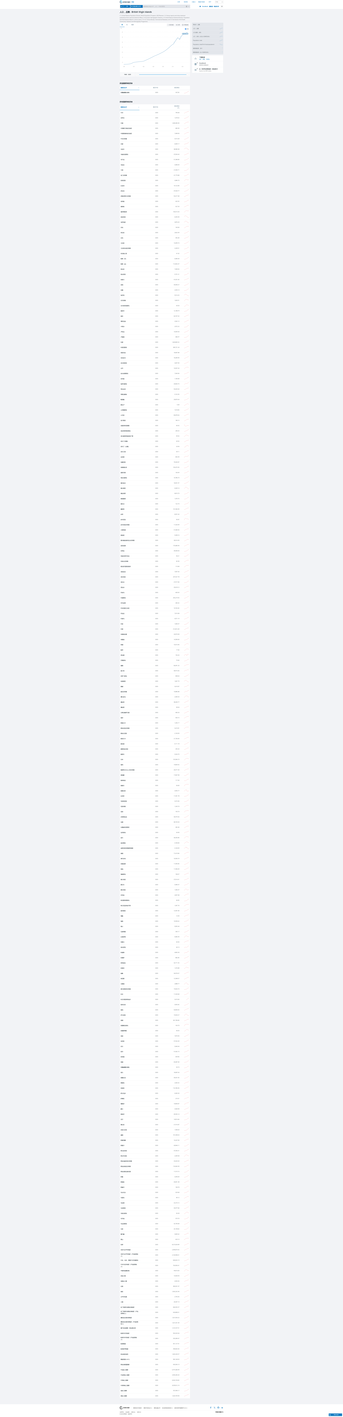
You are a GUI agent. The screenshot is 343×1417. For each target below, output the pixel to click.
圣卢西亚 (123, 420)
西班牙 (122, 1114)
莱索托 (122, 1083)
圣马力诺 (123, 452)
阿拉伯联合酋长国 (126, 1171)
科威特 (122, 952)
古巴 (122, 368)
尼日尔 (122, 582)
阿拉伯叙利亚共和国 (126, 1161)
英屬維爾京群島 (125, 92)
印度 (122, 342)
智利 (122, 765)
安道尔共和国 (124, 561)
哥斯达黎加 (124, 394)
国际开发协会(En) (148, 1408)
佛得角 (122, 206)
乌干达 (122, 159)
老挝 (122, 1036)
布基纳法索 (124, 634)
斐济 (122, 718)
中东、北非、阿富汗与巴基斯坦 (129, 1260)
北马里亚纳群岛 (125, 306)
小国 (122, 1302)
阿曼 (122, 1177)
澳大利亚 (123, 879)
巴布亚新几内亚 (125, 608)
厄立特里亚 (124, 363)
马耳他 (122, 1218)
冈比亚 (122, 232)
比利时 (122, 796)
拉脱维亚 (123, 681)
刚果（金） (124, 264)
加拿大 (122, 279)
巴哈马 (122, 592)
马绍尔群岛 (124, 1213)
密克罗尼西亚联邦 (126, 566)
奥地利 (122, 535)
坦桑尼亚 (123, 462)
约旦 (122, 994)
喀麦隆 (122, 399)
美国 (122, 1020)
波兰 (122, 838)
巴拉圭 (122, 613)
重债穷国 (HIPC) (125, 1359)
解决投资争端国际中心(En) (181, 1408)
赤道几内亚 (124, 1130)
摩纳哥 (122, 707)
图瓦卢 (122, 405)
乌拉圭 (122, 165)
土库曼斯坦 (124, 410)
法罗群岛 (123, 832)
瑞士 (122, 926)
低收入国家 (124, 1390)
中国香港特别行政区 (126, 133)
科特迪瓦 (123, 963)
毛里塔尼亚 (124, 801)
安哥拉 (122, 551)
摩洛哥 (122, 702)
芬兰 (122, 1046)
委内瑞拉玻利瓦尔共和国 (127, 540)
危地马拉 (123, 352)
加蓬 (122, 290)
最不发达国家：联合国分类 (128, 1328)
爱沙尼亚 (123, 890)
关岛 (122, 227)
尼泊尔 (122, 587)
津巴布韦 (123, 858)
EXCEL (208, 59)
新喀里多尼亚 (124, 749)
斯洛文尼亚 (124, 733)
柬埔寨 (122, 775)
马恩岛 (122, 1197)
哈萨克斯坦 (124, 384)
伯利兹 (122, 201)
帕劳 (122, 650)
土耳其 (122, 415)
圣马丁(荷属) (124, 441)
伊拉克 (122, 191)
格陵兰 (122, 785)
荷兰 (122, 1072)
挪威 (122, 686)
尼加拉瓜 (123, 572)
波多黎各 (123, 843)
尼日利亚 (123, 577)
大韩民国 (123, 530)
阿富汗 (122, 1145)
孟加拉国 (123, 545)
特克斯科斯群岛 (125, 900)
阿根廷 (122, 1182)
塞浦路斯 (123, 499)
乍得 (122, 170)
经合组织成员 (124, 1354)
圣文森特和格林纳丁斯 (127, 436)
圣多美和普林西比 (126, 431)
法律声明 (122, 1412)
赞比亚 (122, 1124)
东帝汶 (122, 118)
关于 (210, 2)
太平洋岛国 (124, 1297)
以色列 (122, 186)
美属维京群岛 (124, 1025)
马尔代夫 (123, 1192)
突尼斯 (122, 978)
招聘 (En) (133, 1412)
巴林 (122, 624)
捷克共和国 (124, 692)
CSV (200, 59)
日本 (122, 759)
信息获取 (127, 1412)
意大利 (122, 671)
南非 (122, 316)
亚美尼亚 (123, 180)
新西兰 (122, 754)
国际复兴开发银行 (137, 1408)
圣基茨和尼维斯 (125, 425)
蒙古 (122, 1109)
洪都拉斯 (123, 864)
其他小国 (123, 1276)
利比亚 (122, 269)
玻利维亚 (123, 911)
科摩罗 (122, 958)
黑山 (122, 1239)
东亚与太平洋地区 (126, 1250)
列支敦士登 (124, 253)
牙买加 (122, 895)
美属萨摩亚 (124, 1031)
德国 (122, 665)
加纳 (122, 285)
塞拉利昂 (123, 493)
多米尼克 (123, 519)
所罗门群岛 (124, 676)
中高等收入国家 (125, 1385)
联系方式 (139, 1412)
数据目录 (216, 6)
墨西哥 (122, 509)
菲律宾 (122, 1088)
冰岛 (122, 238)
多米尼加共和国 (125, 525)
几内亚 (122, 243)
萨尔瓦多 (123, 1093)
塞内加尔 (123, 483)
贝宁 (122, 1119)
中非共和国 (124, 139)
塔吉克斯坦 (124, 478)
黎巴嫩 (122, 1234)
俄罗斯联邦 (124, 212)
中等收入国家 (124, 1380)
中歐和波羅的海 (125, 1271)
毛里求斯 (123, 806)
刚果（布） (124, 259)
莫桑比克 (123, 1078)
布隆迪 (122, 639)
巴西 (122, 629)
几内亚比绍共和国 (126, 248)
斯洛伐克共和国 (125, 728)
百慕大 (122, 942)
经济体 (186, 2)
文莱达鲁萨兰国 (125, 712)
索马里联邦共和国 (126, 989)
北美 (122, 1286)
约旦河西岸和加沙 (126, 999)
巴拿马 (122, 618)
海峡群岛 (123, 874)
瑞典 (122, 921)
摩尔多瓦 (123, 697)
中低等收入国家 (125, 1375)
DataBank (205, 6)
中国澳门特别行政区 (126, 128)
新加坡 (122, 744)
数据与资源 (201, 2)
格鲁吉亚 (123, 791)
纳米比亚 (123, 1004)
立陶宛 (122, 984)
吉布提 (122, 379)
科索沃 (122, 968)
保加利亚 (123, 217)
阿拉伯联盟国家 (125, 1364)
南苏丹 (122, 311)
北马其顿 (123, 300)
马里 (122, 1229)
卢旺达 (122, 332)
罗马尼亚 (123, 1015)
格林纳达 (123, 780)
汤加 (122, 811)
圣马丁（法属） (125, 446)
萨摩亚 (122, 1098)
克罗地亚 (123, 222)
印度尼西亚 (124, 347)
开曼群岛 (123, 660)
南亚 (122, 1291)
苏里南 (122, 1057)
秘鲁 (122, 973)
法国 (122, 822)
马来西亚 (123, 1208)
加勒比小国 (124, 1281)
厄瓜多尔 (123, 358)
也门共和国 (124, 175)
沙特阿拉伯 (124, 817)
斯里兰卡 (123, 738)
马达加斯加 (124, 1224)
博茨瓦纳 (123, 321)
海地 (122, 869)
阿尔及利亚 (124, 1151)
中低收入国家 (124, 1370)
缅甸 (122, 1010)
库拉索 (122, 655)
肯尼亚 (122, 1041)
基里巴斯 (123, 472)
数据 (133, 2)
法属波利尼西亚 (125, 827)
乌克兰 (122, 149)
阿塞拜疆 (123, 1140)
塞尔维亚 (123, 488)
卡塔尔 (122, 326)
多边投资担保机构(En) (167, 1408)
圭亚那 (122, 457)
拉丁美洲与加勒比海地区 (127, 1307)
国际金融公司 (157, 1408)
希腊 (122, 645)
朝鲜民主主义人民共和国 (127, 770)
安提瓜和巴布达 (125, 556)
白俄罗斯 (123, 937)
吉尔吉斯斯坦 (124, 373)
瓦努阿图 (123, 931)
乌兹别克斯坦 (124, 154)
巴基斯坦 (123, 598)
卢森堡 (122, 337)
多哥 (122, 514)
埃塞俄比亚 (124, 467)
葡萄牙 (122, 1104)
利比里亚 (123, 274)
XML (204, 59)
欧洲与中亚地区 (125, 1333)
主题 (193, 2)
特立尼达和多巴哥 (126, 905)
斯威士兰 (123, 723)
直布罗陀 (123, 947)
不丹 (122, 113)
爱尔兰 (122, 885)
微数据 (211, 6)
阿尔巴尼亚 (124, 1156)
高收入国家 (124, 1396)
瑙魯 (122, 916)
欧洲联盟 (123, 1344)
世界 (122, 1244)
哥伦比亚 (123, 389)
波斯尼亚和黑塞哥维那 (127, 848)
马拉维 (122, 1203)
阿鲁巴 (122, 1187)
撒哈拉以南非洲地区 (126, 1317)
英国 (122, 1062)
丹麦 (122, 144)
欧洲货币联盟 (124, 1349)
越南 (122, 1135)
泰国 (122, 853)
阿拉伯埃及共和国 (126, 1166)
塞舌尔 (122, 504)
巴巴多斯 (123, 603)
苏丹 (122, 1051)
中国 (122, 123)
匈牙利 (122, 295)
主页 (178, 2)
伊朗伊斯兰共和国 (126, 196)
